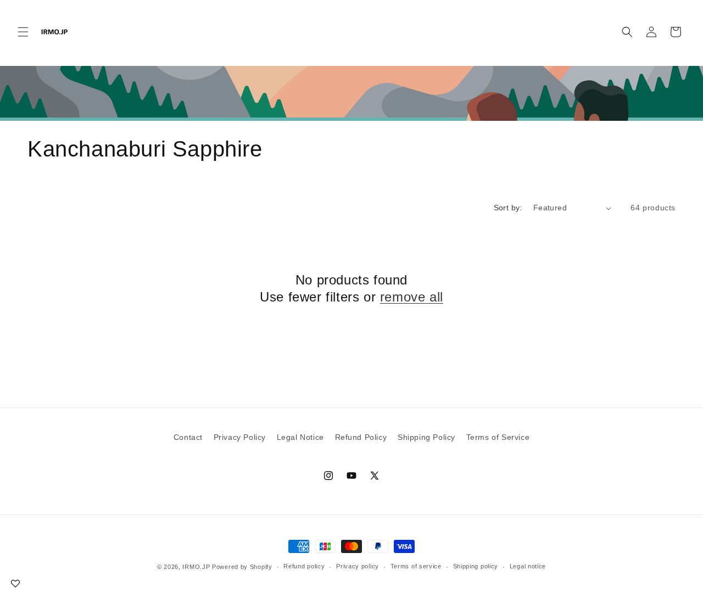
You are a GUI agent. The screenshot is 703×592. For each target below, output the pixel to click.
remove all (411, 296)
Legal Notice (300, 437)
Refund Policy (361, 437)
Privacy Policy (240, 437)
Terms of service (416, 566)
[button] (23, 32)
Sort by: (508, 207)
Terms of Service (498, 437)
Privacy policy (357, 566)
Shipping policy (476, 566)
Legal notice (528, 566)
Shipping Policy (426, 437)
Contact (188, 437)
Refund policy (304, 566)
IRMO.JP (196, 566)
